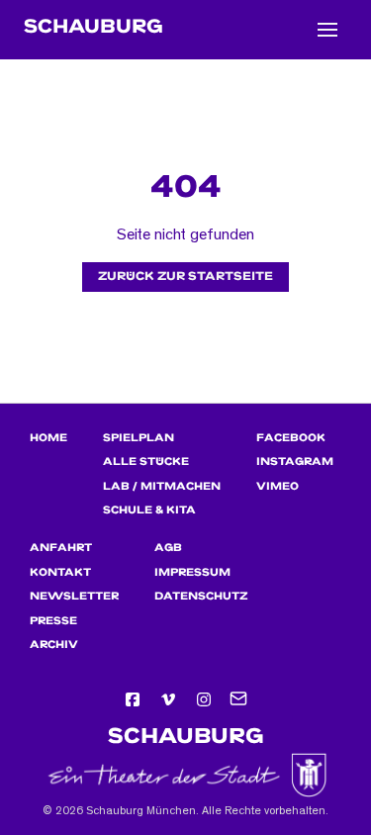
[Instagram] (204, 699)
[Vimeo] (168, 699)
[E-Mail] (239, 699)
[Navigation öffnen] (327, 29)
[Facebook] (132, 699)
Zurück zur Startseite (185, 276)
